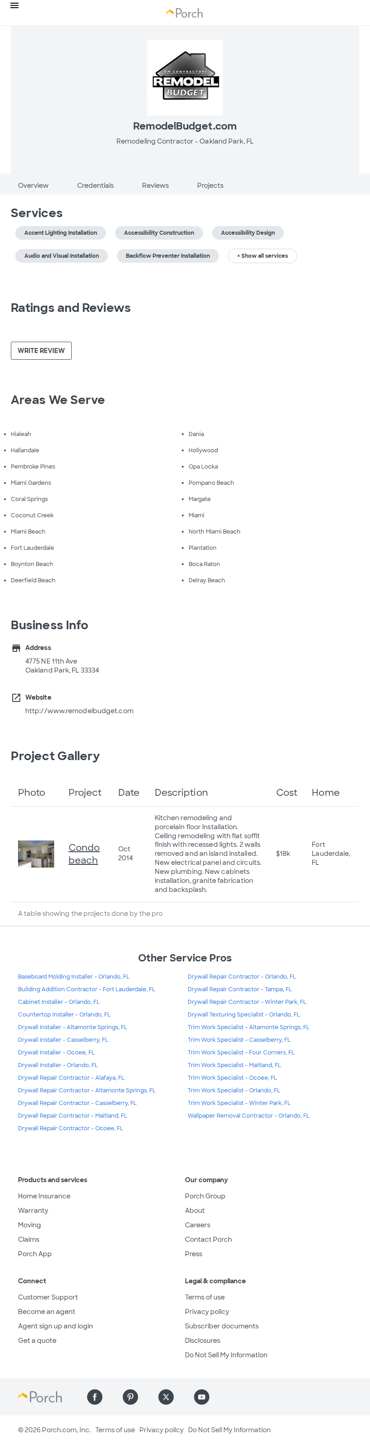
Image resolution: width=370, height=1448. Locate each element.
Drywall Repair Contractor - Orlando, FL (242, 976)
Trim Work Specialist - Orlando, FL (234, 1090)
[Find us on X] (166, 1397)
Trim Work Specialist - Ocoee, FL (232, 1077)
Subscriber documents (222, 1326)
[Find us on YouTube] (201, 1397)
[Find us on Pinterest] (130, 1397)
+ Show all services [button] (262, 256)
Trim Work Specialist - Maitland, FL (234, 1065)
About (195, 1211)
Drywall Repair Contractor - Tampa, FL (240, 989)
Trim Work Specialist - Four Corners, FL (241, 1052)
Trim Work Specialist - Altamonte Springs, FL (249, 1027)
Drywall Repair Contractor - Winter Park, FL (247, 1002)
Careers (197, 1225)
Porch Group (205, 1196)
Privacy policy (207, 1312)
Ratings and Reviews (71, 308)
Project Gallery (55, 756)
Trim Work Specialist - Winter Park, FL (239, 1103)
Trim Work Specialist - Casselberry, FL (239, 1040)
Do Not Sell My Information (226, 1355)
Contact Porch (208, 1239)
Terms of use (205, 1297)
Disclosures (202, 1341)
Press (193, 1254)
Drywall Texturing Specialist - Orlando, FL (244, 1014)
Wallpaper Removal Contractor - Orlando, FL (249, 1115)
